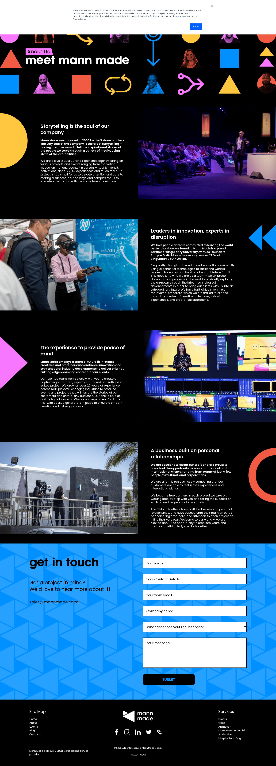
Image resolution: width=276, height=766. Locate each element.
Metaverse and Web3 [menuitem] (231, 730)
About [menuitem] (33, 723)
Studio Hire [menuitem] (225, 734)
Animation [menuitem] (224, 727)
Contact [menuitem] (34, 734)
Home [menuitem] (33, 719)
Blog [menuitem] (32, 730)
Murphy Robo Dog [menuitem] (229, 738)
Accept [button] (196, 26)
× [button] (211, 6)
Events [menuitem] (33, 727)
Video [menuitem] (221, 723)
